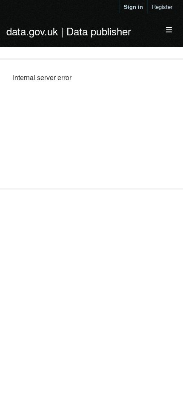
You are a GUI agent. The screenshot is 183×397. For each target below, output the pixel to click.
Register (162, 7)
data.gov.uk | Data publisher (68, 30)
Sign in (133, 7)
